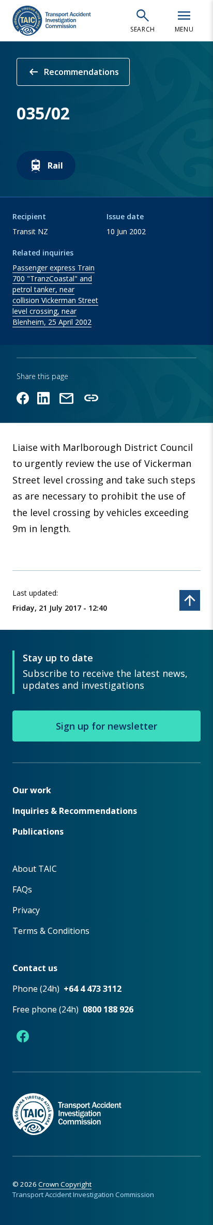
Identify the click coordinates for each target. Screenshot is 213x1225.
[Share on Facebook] (23, 398)
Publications (38, 831)
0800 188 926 (108, 1009)
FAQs (22, 889)
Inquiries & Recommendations (74, 810)
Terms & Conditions (50, 930)
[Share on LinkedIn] (43, 398)
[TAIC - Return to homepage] (106, 1103)
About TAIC (34, 868)
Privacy (26, 910)
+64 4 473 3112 (92, 988)
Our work (31, 790)
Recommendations (73, 72)
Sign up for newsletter (106, 726)
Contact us (34, 968)
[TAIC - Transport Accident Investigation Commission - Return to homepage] (51, 21)
